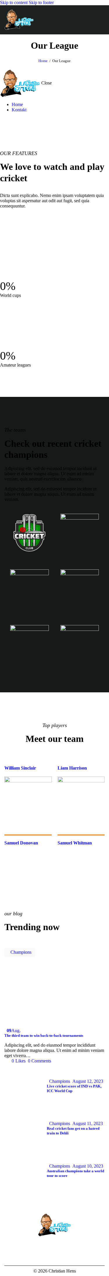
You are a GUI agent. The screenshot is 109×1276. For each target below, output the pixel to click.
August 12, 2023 (87, 1081)
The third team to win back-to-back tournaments (43, 1035)
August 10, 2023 (87, 1166)
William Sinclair (20, 767)
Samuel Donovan (21, 842)
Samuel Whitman (75, 842)
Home (43, 61)
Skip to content (14, 2)
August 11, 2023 (87, 1123)
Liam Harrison (72, 767)
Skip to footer (41, 2)
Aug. (14, 1030)
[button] (101, 20)
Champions (20, 952)
